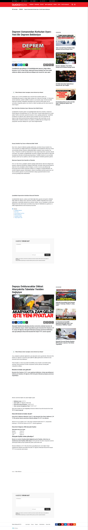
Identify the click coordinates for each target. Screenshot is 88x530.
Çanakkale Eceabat (18, 216)
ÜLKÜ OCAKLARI (65, 4)
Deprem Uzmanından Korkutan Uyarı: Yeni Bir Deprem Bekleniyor (37, 9)
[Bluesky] (18, 65)
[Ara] (72, 4)
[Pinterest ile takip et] (71, 524)
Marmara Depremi (17, 214)
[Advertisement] (44, 20)
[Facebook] (13, 65)
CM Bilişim (16, 528)
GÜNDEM (31, 4)
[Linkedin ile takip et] (65, 524)
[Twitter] (16, 65)
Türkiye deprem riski (18, 217)
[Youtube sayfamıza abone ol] (62, 524)
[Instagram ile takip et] (68, 524)
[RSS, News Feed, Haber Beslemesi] (74, 524)
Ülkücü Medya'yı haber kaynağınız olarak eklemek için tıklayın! (29, 92)
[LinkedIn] (21, 65)
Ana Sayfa (15, 9)
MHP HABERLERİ (48, 4)
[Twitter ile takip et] (59, 524)
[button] (47, 65)
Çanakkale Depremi (18, 210)
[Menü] (75, 4)
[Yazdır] (44, 65)
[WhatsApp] (24, 65)
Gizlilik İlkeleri (41, 524)
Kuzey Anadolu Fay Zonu (19, 213)
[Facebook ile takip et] (56, 524)
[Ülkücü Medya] (19, 5)
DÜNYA (55, 4)
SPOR (59, 4)
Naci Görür (16, 211)
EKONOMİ (37, 4)
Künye (32, 524)
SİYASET (42, 4)
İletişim (36, 524)
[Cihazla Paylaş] (27, 65)
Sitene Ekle (48, 524)
